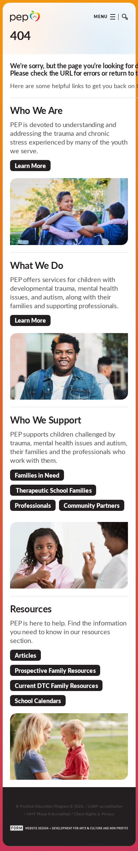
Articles (25, 655)
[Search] (125, 17)
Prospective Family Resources (55, 670)
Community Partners (92, 505)
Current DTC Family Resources (56, 685)
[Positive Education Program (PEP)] (25, 16)
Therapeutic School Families (53, 490)
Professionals (33, 505)
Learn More (30, 165)
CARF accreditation (105, 806)
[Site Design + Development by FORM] (69, 824)
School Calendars (38, 700)
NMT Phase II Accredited (48, 813)
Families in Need (37, 475)
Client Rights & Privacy (94, 813)
